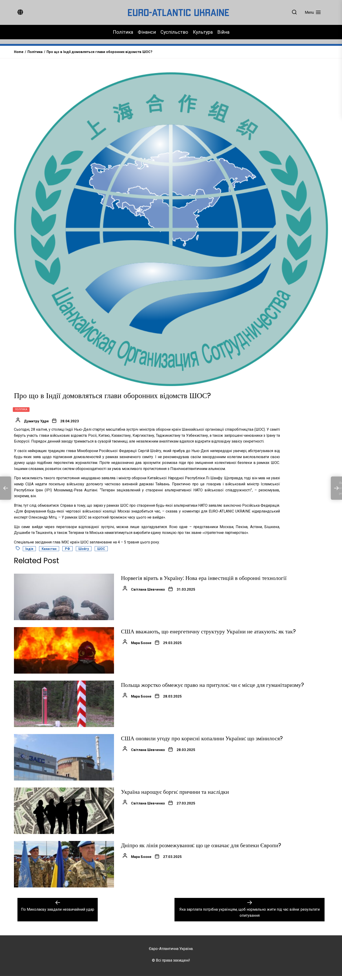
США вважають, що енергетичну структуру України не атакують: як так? (208, 631)
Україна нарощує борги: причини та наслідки (175, 792)
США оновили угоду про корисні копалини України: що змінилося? (202, 738)
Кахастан (49, 549)
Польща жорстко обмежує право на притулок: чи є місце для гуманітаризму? (212, 685)
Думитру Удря (36, 421)
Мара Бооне (141, 643)
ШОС (101, 549)
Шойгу (83, 549)
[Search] (294, 12)
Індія (29, 549)
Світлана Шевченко (148, 589)
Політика (123, 32)
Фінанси (147, 32)
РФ (67, 549)
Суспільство (174, 32)
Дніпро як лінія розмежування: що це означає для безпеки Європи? (201, 845)
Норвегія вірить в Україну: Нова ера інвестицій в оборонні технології (204, 578)
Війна (223, 32)
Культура (203, 32)
